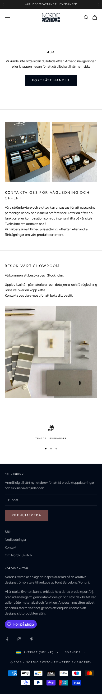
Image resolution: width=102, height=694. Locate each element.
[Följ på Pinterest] (31, 639)
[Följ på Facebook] (7, 639)
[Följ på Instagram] (19, 639)
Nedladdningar (15, 539)
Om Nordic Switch (18, 555)
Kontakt (10, 547)
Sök (7, 532)
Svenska (73, 652)
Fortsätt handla (51, 80)
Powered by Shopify (73, 662)
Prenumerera (27, 515)
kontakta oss (34, 224)
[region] (51, 432)
